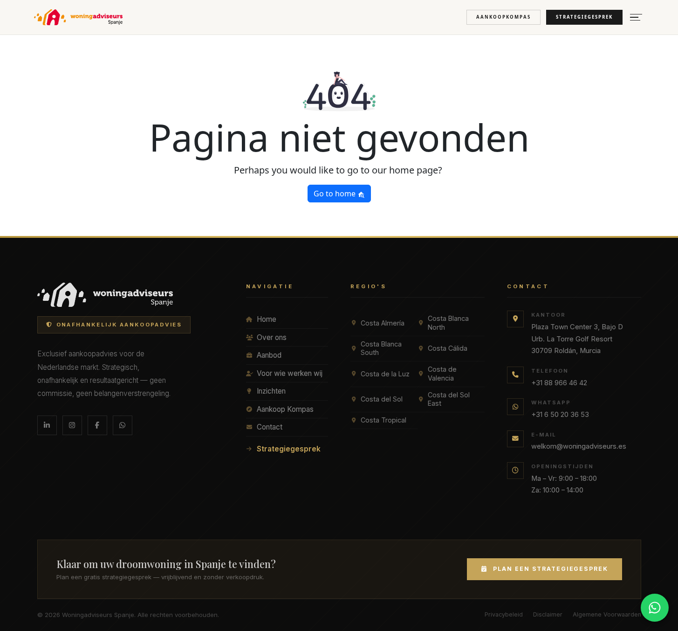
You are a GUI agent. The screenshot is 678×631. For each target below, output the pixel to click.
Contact (269, 427)
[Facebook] (97, 425)
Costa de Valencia (442, 373)
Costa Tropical (383, 420)
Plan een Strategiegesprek (550, 568)
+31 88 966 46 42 (559, 383)
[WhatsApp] (122, 425)
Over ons (272, 337)
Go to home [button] (335, 193)
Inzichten (271, 391)
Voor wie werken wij (289, 373)
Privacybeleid (504, 614)
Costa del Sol (382, 399)
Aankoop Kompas (285, 409)
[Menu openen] (636, 17)
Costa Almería (382, 323)
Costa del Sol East (449, 399)
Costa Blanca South (381, 348)
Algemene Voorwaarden (607, 614)
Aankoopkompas (503, 17)
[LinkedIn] (47, 425)
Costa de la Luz (385, 374)
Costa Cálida (447, 348)
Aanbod (269, 355)
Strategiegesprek (584, 17)
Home (266, 319)
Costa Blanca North (448, 322)
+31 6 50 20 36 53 (560, 414)
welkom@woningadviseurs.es (578, 446)
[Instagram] (72, 425)
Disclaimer (547, 614)
